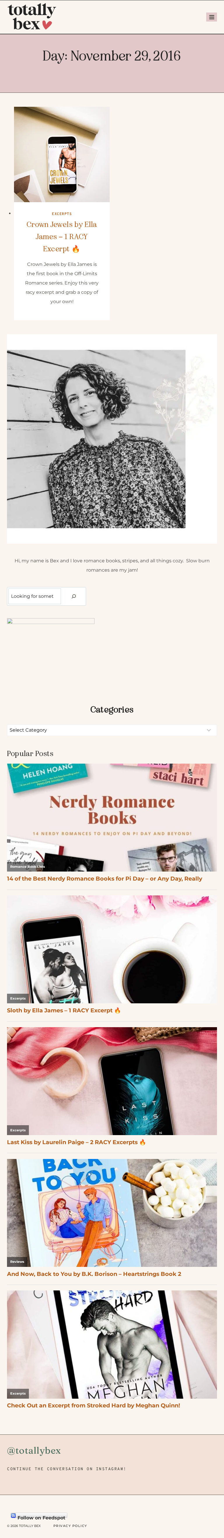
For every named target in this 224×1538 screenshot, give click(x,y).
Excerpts (62, 214)
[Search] (74, 596)
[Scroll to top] (209, 1500)
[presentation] (62, 154)
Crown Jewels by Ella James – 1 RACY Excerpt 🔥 (62, 236)
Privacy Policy (70, 1526)
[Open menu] (211, 17)
